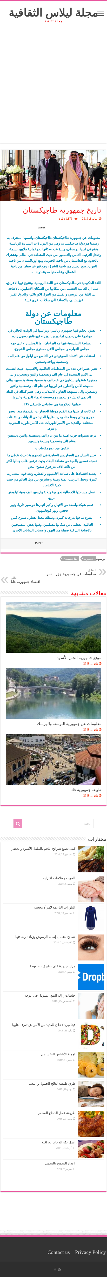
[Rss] (60, 1269)
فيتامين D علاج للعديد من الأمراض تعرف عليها (43, 1025)
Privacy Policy (90, 1252)
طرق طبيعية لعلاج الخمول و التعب (52, 1083)
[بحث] (18, 823)
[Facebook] (55, 1269)
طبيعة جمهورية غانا (85, 789)
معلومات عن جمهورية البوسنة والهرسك (69, 723)
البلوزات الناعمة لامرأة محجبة (54, 907)
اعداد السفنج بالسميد (60, 1163)
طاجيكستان (70, 558)
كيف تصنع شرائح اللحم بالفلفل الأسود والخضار (43, 849)
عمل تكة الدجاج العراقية (58, 1142)
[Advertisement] (53, 89)
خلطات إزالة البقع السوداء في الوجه (50, 995)
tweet (41, 227)
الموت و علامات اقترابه (59, 878)
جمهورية (89, 558)
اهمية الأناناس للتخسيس (58, 1054)
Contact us (59, 1252)
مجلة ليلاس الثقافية (53, 12)
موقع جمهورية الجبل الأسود (79, 657)
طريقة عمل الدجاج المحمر (56, 1113)
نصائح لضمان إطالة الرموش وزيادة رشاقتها (45, 937)
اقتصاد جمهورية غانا (25, 580)
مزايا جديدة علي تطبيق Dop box (52, 966)
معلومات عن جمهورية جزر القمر (71, 572)
